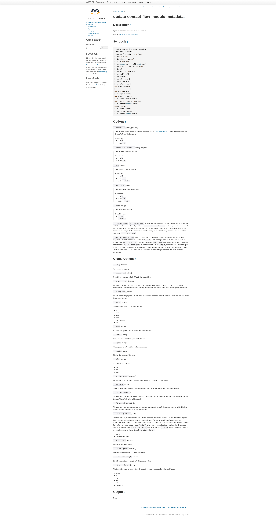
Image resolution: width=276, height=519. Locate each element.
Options (91, 31)
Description (92, 27)
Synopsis (91, 29)
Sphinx (187, 515)
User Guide (132, 2)
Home (123, 2)
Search (104, 48)
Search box (90, 44)
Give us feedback (92, 65)
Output (90, 35)
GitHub (149, 2)
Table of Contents (96, 18)
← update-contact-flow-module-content (152, 7)
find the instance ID (162, 132)
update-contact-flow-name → (178, 7)
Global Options (93, 33)
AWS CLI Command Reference (101, 2)
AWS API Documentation (129, 35)
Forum (141, 2)
